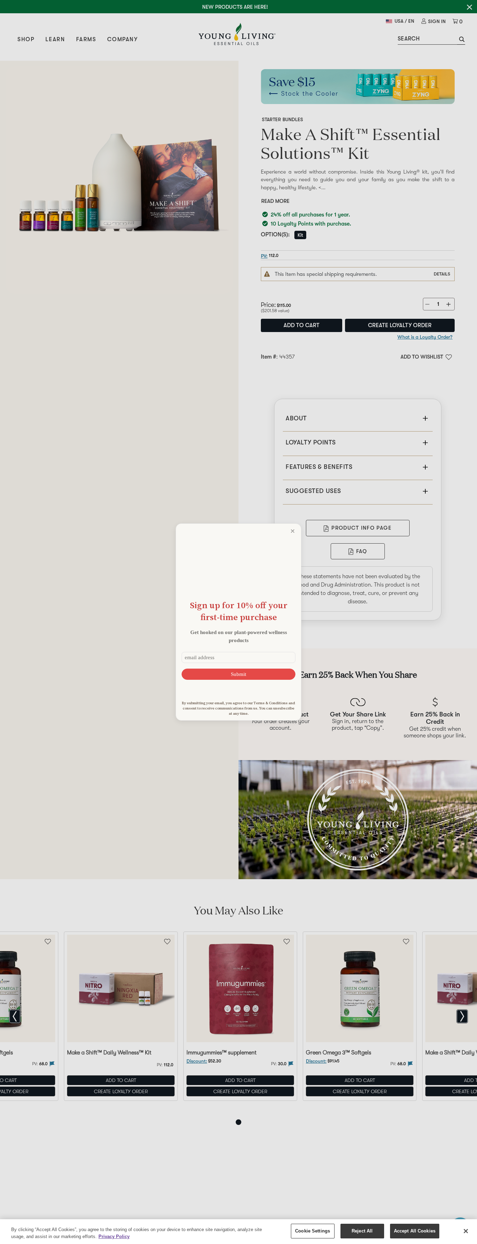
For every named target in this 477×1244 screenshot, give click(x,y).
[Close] (466, 1231)
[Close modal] (292, 531)
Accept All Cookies (414, 1231)
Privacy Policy (114, 1236)
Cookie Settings (312, 1231)
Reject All (362, 1231)
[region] (238, 1231)
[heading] (238, 611)
